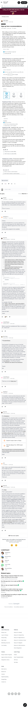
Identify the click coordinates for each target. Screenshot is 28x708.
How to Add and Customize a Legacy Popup (14, 261)
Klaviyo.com (3, 632)
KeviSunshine (8, 556)
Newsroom (3, 671)
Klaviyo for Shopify (18, 632)
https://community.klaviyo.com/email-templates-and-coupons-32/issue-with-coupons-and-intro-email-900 (13, 450)
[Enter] (2, 6)
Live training (3, 645)
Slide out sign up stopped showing (9, 585)
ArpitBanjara (7, 552)
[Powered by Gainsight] (14, 604)
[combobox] (14, 6)
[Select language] (19, 2)
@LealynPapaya (6, 340)
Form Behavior (6, 360)
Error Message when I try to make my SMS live (11, 581)
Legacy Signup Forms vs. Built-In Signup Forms (15, 259)
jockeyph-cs (5, 216)
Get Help (16, 662)
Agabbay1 (5, 391)
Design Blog (3, 679)
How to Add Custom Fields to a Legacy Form (14, 262)
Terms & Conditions (8, 606)
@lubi (5, 489)
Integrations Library (5, 659)
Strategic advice (5, 16)
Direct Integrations (18, 647)
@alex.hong (13, 381)
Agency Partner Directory (6, 657)
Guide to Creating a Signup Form (11, 520)
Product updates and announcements (9, 578)
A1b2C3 (22, 303)
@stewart (4, 241)
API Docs (16, 659)
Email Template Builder (18, 657)
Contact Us (3, 681)
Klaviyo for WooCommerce (19, 645)
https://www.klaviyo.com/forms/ (13, 303)
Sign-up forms (5, 180)
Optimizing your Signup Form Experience (13, 362)
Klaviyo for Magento (18, 642)
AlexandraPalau (8, 568)
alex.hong (5, 336)
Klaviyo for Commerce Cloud (20, 640)
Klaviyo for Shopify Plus (19, 635)
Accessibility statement (19, 606)
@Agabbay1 (6, 416)
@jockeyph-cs (5, 269)
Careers (3, 674)
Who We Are (4, 669)
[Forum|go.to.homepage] (5, 3)
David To (5, 237)
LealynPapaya (6, 322)
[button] (1, 2)
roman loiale (7, 564)
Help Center (3, 640)
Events (15, 654)
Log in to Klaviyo (4, 635)
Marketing (3, 582)
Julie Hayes (5, 20)
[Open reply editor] (14, 189)
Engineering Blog (4, 676)
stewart (4, 197)
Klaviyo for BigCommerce (19, 637)
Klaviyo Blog (3, 637)
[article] (14, 204)
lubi (4, 463)
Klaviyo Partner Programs (6, 654)
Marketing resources (5, 642)
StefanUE (7, 560)
